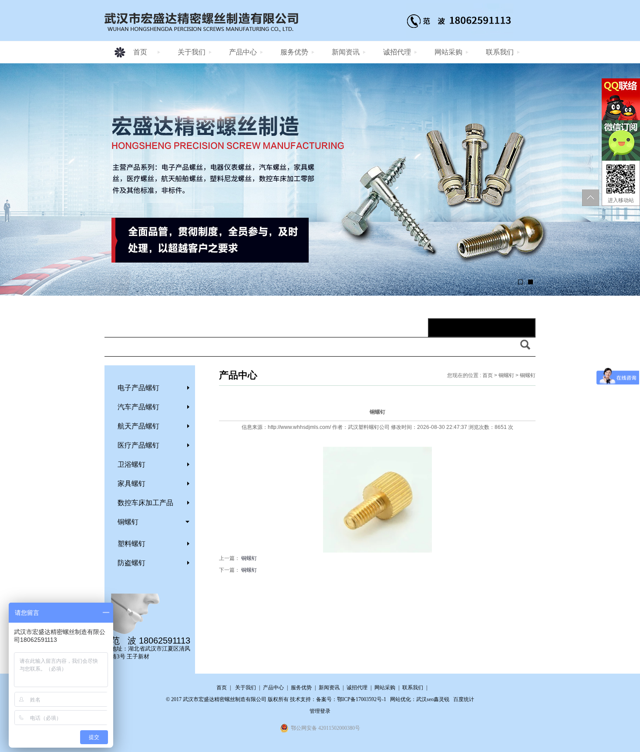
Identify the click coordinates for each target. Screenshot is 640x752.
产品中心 (243, 52)
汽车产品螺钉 (138, 407)
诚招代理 (397, 52)
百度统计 (463, 699)
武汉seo (425, 699)
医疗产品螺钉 (138, 445)
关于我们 (191, 52)
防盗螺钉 (131, 563)
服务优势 (294, 52)
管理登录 (320, 711)
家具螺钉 (131, 483)
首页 (140, 52)
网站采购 (448, 52)
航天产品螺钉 (138, 426)
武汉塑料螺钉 (363, 427)
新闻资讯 (346, 52)
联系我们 (500, 52)
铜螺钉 (128, 522)
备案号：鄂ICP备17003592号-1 (351, 699)
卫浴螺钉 (131, 464)
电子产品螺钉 (138, 387)
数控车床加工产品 (145, 502)
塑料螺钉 (131, 543)
